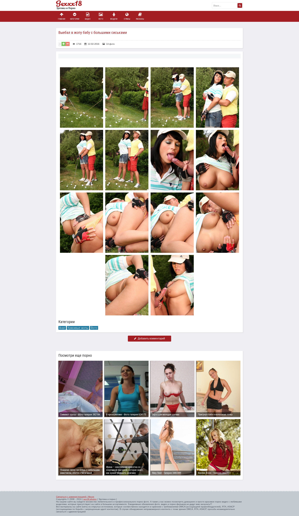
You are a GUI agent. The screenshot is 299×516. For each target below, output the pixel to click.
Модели (113, 19)
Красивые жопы (78, 328)
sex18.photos (90, 499)
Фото (100, 19)
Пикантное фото (71, 5)
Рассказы (140, 19)
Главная (61, 19)
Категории (74, 19)
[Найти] (239, 5)
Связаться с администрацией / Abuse (75, 496)
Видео (87, 19)
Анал (62, 328)
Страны (127, 19)
